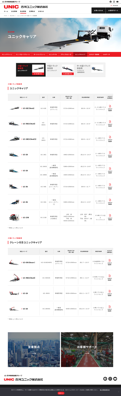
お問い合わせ (98, 10)
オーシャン (39, 54)
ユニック (7, 54)
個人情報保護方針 (105, 390)
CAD (106, 54)
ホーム (6, 11)
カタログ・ (94, 54)
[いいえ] (119, 392)
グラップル (66, 54)
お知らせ (41, 11)
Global (115, 5)
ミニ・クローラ (23, 54)
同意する (61, 393)
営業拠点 (32, 11)
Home (5, 15)
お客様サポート (113, 10)
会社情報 (14, 11)
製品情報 (23, 11)
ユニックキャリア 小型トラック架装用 (27, 15)
